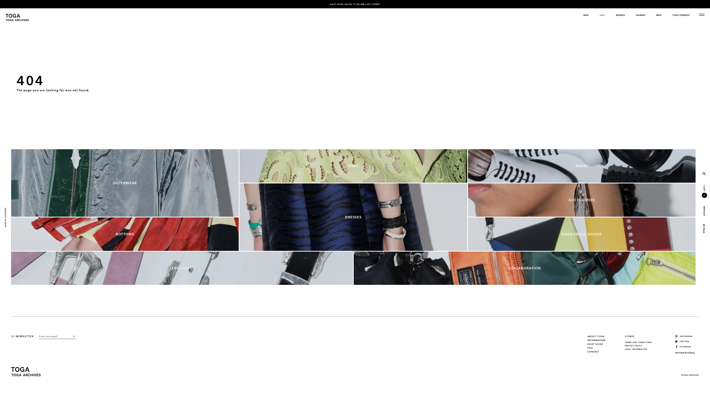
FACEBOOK (685, 346)
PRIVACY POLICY (633, 346)
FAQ (590, 348)
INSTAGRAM (686, 336)
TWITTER (684, 341)
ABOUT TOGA (595, 336)
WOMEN (640, 15)
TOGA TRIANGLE (681, 15)
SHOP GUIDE (595, 344)
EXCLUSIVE (182, 268)
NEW (586, 15)
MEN (658, 15)
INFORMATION (596, 340)
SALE (602, 15)
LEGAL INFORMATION (636, 349)
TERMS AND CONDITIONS (638, 342)
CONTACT (593, 351)
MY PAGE (703, 228)
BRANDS (620, 15)
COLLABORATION (524, 268)
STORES (630, 336)
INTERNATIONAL (685, 353)
